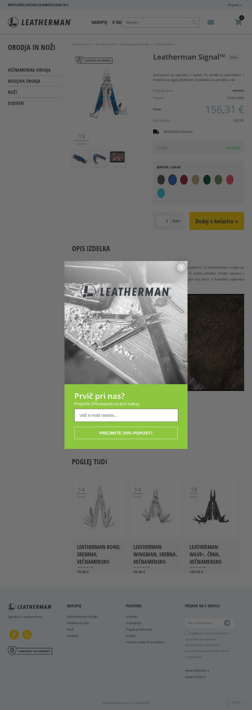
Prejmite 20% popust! (126, 433)
